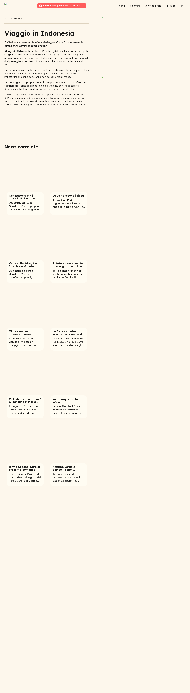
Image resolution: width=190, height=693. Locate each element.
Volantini (135, 5)
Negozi (121, 5)
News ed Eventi (153, 5)
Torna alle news (15, 19)
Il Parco (171, 5)
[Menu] (182, 5)
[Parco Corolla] (18, 5)
